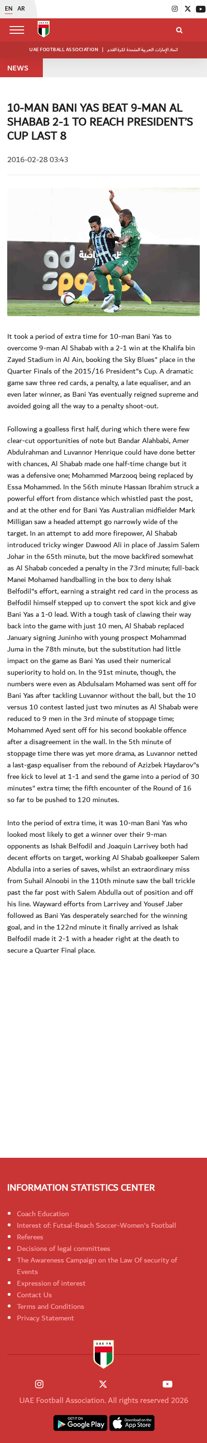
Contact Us (34, 1295)
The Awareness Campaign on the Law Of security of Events (97, 1266)
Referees (30, 1237)
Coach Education (43, 1213)
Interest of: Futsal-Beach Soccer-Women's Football (96, 1225)
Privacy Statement (45, 1318)
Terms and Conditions (50, 1306)
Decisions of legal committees (63, 1248)
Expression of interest (51, 1283)
